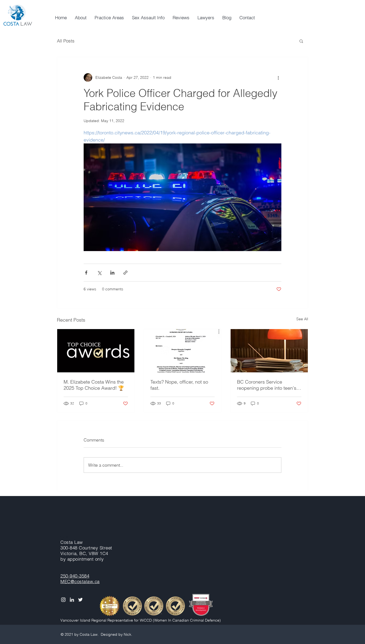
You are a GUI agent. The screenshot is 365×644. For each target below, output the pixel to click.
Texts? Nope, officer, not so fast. (179, 385)
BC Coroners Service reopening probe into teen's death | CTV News (266, 385)
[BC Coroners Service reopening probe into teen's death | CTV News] (269, 350)
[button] (301, 41)
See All (302, 319)
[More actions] (278, 77)
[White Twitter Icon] (80, 600)
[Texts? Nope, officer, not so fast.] (182, 350)
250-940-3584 (74, 576)
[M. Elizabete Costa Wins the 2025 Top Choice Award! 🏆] (95, 350)
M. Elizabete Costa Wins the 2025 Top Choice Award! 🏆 (94, 385)
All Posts (66, 41)
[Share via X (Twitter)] (99, 272)
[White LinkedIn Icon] (72, 600)
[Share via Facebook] (86, 272)
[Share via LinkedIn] (112, 272)
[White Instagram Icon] (63, 600)
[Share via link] (125, 272)
